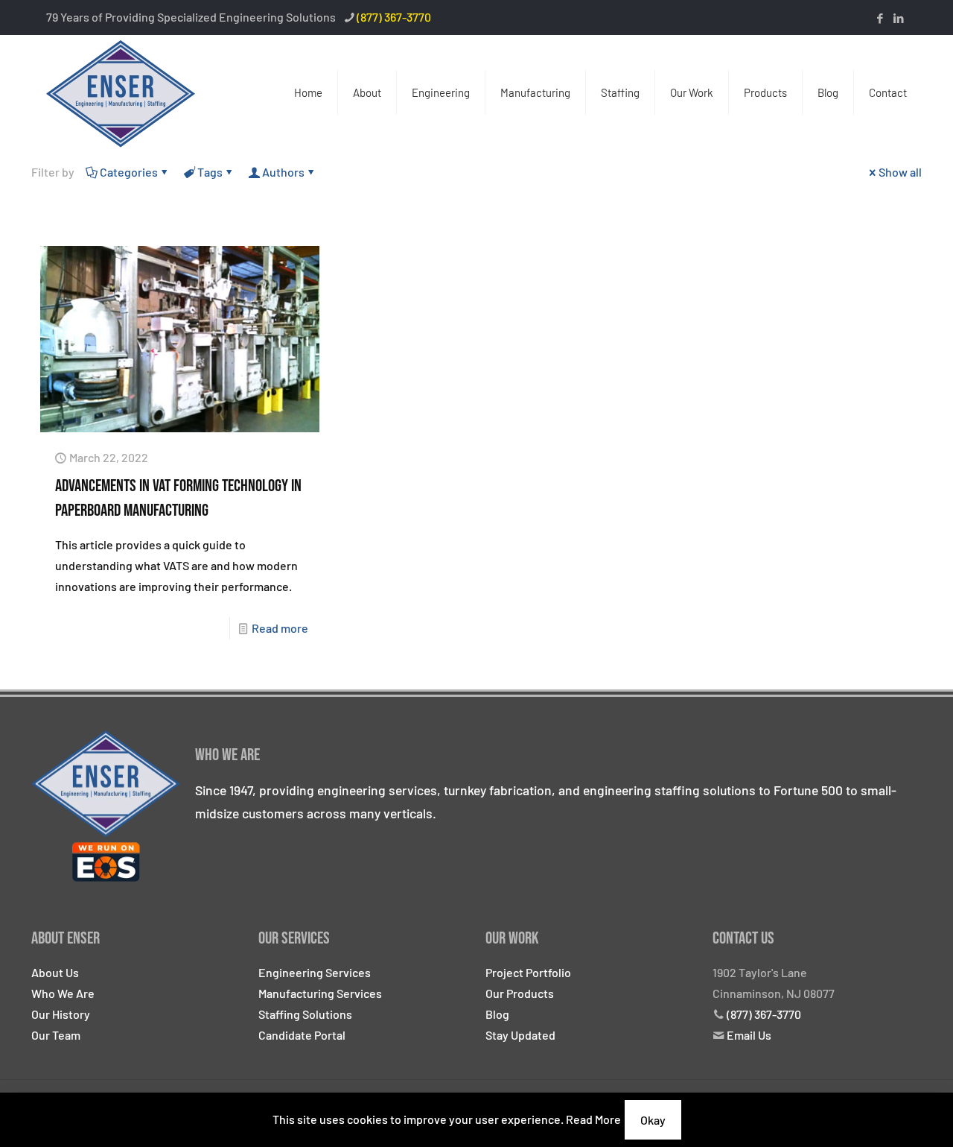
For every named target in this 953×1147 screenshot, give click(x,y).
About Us (55, 972)
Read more (280, 628)
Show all (900, 172)
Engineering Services (314, 972)
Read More (593, 1119)
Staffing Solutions (305, 1014)
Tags (210, 172)
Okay (653, 1120)
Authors (283, 172)
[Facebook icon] (879, 18)
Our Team (55, 1035)
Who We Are (63, 993)
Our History (60, 1014)
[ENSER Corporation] (120, 92)
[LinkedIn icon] (898, 18)
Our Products (519, 993)
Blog (497, 1014)
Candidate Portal (301, 1035)
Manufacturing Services (320, 993)
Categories (129, 172)
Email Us (749, 1035)
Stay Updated (520, 1035)
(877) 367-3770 (394, 17)
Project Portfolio (528, 972)
